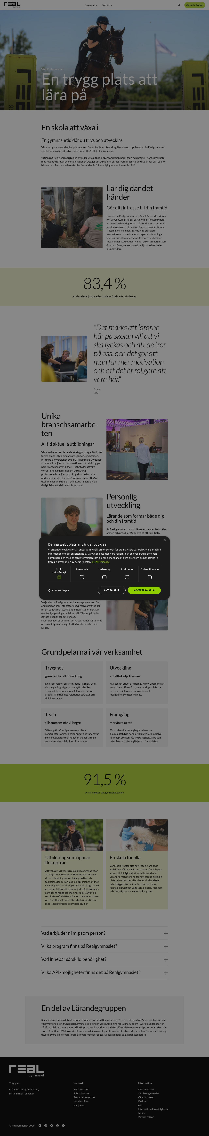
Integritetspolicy (100, 561)
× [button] (164, 540)
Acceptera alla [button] (144, 590)
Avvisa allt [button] (111, 590)
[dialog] (104, 568)
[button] (58, 590)
